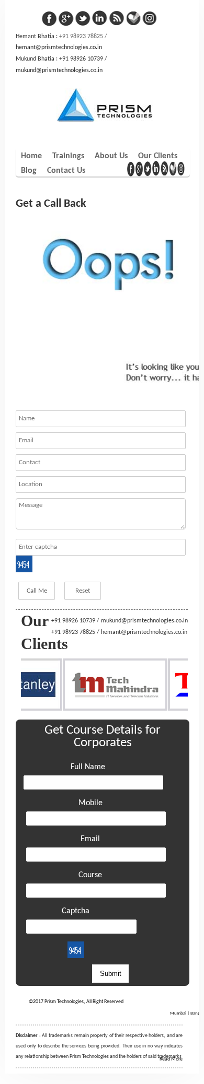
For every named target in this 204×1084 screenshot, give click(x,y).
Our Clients (157, 156)
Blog (29, 171)
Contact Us (66, 171)
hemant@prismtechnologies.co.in (59, 47)
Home (31, 156)
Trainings (68, 156)
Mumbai (178, 1013)
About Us (111, 156)
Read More (171, 1059)
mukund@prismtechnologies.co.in (59, 70)
